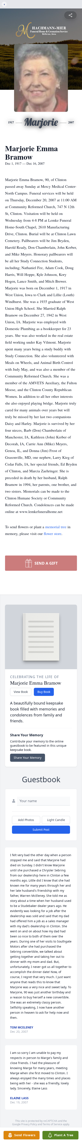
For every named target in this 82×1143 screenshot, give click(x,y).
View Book (21, 692)
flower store (52, 533)
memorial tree (55, 526)
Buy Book (43, 692)
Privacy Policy (29, 1124)
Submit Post (41, 830)
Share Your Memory (27, 758)
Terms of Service (52, 1124)
